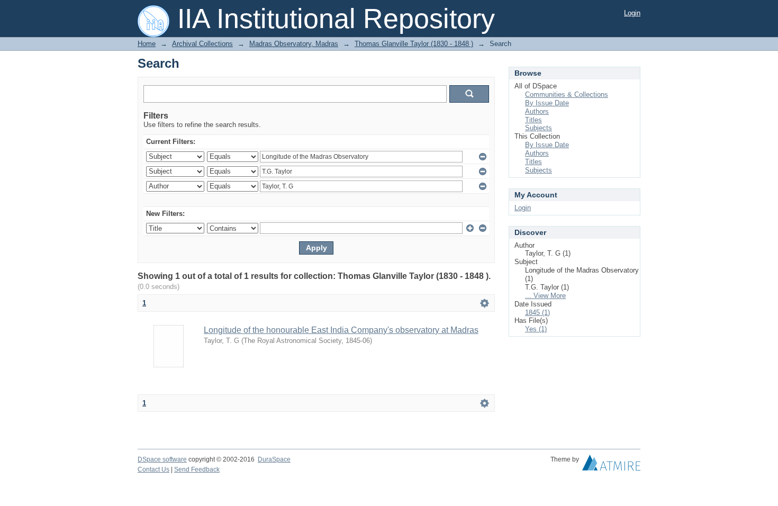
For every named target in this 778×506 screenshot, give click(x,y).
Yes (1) (536, 329)
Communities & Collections (566, 94)
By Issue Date (547, 103)
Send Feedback (197, 469)
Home (147, 44)
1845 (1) (537, 313)
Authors (537, 111)
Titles (533, 120)
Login (632, 13)
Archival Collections (202, 44)
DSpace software (162, 459)
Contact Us (153, 469)
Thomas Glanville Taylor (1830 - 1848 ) (414, 44)
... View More (545, 296)
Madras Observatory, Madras (293, 44)
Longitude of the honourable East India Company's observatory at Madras (341, 330)
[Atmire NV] (611, 465)
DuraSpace (274, 459)
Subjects (538, 128)
